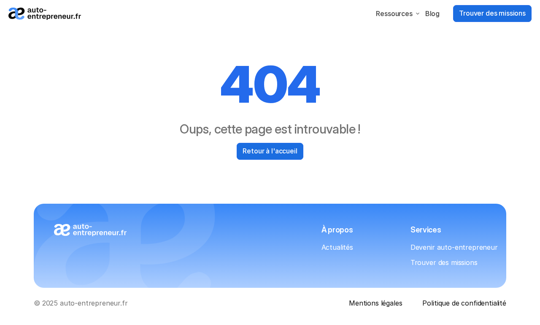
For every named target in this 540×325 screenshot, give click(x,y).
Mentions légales (375, 303)
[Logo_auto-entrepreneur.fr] (44, 14)
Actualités (337, 247)
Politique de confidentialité (464, 303)
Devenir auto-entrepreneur (454, 247)
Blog (432, 13)
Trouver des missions (444, 262)
